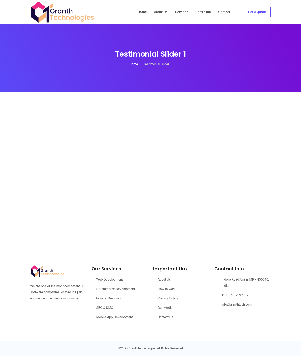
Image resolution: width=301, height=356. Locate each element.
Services (181, 12)
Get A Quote (257, 12)
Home (142, 12)
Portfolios (203, 12)
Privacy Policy (168, 298)
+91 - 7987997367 (235, 295)
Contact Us (165, 317)
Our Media (165, 308)
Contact (224, 12)
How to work (167, 289)
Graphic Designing (109, 298)
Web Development (109, 279)
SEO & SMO (104, 308)
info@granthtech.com (237, 304)
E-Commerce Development (115, 289)
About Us (161, 12)
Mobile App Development (114, 317)
